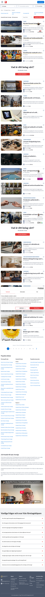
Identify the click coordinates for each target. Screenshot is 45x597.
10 (29, 348)
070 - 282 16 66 (6, 583)
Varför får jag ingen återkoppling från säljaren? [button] (12, 527)
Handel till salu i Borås (20, 389)
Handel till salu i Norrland (21, 427)
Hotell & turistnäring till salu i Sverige (7, 368)
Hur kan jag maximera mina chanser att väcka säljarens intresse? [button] (16, 532)
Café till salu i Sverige (5, 379)
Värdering (13, 581)
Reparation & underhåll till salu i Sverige (7, 389)
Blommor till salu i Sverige (6, 394)
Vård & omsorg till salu (34, 382)
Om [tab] (37, 291)
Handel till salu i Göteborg (21, 366)
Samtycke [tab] (8, 291)
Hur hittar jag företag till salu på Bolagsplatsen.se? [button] (13, 518)
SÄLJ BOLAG (40, 2)
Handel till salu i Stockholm (21, 363)
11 (33, 348)
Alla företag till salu (23, 580)
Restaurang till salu (34, 370)
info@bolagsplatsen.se (5, 581)
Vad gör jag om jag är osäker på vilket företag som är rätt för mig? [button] (16, 555)
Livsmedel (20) (26, 13)
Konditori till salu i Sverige (6, 409)
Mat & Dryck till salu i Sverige (7, 362)
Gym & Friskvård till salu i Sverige (7, 415)
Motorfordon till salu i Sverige (7, 436)
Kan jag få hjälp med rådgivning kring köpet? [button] (12, 550)
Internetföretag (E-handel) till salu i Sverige (7, 412)
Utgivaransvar (39, 587)
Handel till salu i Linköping (21, 386)
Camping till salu (33, 367)
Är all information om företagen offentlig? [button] (11, 541)
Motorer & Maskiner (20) (16, 13)
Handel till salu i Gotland (20, 425)
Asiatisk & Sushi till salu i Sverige (7, 418)
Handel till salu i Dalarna (20, 415)
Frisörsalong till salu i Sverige (6, 392)
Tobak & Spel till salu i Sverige (7, 406)
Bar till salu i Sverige (5, 420)
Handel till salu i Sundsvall (21, 394)
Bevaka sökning (39, 17)
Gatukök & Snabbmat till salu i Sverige (7, 385)
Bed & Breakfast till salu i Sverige (7, 429)
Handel (13, 10)
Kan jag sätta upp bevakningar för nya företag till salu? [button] (14, 560)
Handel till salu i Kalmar (20, 381)
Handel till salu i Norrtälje (21, 399)
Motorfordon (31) (4, 13)
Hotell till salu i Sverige (5, 448)
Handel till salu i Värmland (21, 409)
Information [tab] (22, 291)
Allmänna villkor (39, 578)
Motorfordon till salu (34, 380)
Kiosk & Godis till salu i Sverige (7, 374)
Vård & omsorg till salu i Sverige (7, 399)
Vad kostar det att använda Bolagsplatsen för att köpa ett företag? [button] (17, 564)
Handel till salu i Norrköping (21, 391)
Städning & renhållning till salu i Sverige (7, 424)
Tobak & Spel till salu (34, 372)
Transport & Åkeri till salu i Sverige (6, 403)
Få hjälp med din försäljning (14, 579)
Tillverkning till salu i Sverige (6, 439)
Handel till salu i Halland (20, 417)
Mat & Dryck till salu (34, 375)
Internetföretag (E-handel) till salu (37, 362)
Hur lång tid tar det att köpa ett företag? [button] (11, 546)
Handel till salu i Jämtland (21, 412)
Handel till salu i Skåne (20, 404)
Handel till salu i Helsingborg (21, 371)
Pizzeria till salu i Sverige (6, 381)
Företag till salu (7, 10)
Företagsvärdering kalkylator (14, 589)
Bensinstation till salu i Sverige (7, 397)
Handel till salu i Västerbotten (21, 435)
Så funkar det (13, 586)
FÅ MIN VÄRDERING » (22, 74)
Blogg (31, 583)
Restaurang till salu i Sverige (6, 364)
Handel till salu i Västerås (21, 384)
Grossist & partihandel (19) (38, 13)
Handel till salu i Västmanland (21, 433)
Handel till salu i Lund (20, 397)
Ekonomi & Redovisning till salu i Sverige (7, 433)
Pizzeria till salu (33, 377)
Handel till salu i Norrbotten (21, 420)
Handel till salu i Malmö (20, 368)
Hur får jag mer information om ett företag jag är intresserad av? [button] (16, 523)
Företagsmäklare (14, 583)
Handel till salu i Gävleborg (21, 430)
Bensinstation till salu (34, 364)
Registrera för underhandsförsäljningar (24, 583)
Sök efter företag (22, 578)
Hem (2, 10)
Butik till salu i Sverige (5, 371)
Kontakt (31, 585)
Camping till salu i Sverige (6, 376)
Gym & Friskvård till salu (35, 385)
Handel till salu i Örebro (20, 376)
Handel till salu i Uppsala (20, 373)
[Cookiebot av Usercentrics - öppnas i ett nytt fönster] (38, 288)
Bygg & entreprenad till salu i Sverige (6, 442)
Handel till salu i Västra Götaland (22, 407)
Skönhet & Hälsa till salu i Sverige (7, 427)
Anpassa (21, 308)
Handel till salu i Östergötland (22, 422)
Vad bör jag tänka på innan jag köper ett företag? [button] (13, 537)
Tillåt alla (36, 308)
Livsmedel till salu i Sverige (6, 445)
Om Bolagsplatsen (32, 580)
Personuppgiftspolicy (40, 580)
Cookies (37, 582)
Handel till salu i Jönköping (21, 379)
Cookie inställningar (40, 584)
